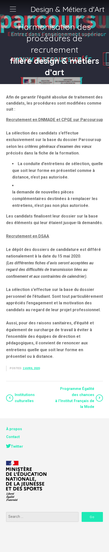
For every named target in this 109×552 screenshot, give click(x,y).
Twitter (17, 446)
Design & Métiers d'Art (67, 9)
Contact (13, 437)
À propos (14, 429)
